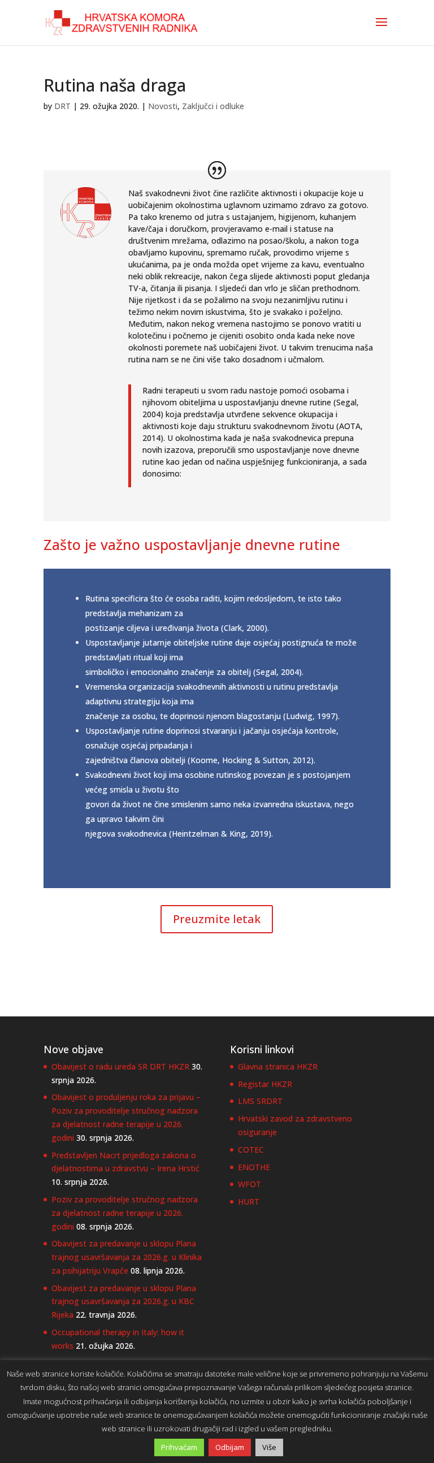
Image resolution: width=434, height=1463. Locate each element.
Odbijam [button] (229, 1447)
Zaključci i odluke (213, 106)
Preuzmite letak (217, 919)
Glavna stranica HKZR (278, 1066)
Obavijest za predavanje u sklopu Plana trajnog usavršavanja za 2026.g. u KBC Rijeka (123, 1302)
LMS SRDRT (260, 1101)
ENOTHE (254, 1167)
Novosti (162, 106)
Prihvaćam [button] (179, 1447)
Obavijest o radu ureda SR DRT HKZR (120, 1066)
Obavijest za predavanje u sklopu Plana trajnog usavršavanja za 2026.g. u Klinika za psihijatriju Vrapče (126, 1257)
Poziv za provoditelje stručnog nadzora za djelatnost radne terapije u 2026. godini (124, 1213)
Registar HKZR (265, 1084)
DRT (62, 106)
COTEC (251, 1149)
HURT (248, 1201)
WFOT (249, 1184)
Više (269, 1447)
